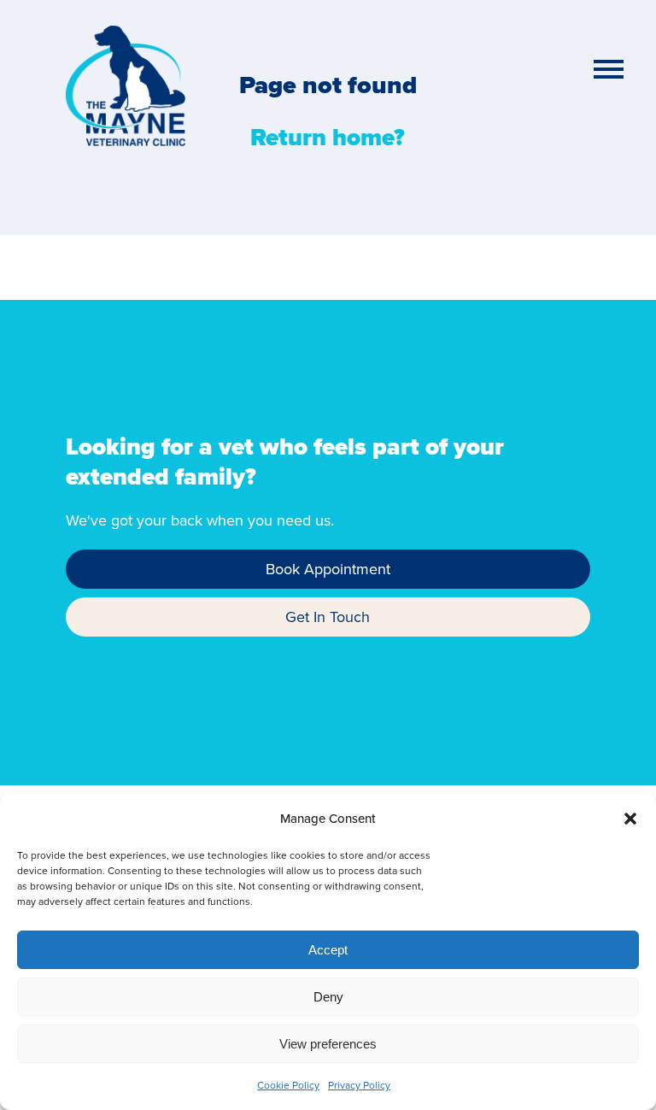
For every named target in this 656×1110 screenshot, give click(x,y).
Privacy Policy (359, 1085)
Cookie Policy (288, 1085)
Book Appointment (328, 568)
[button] (630, 818)
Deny (328, 997)
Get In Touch (327, 616)
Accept (328, 950)
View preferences (328, 1044)
